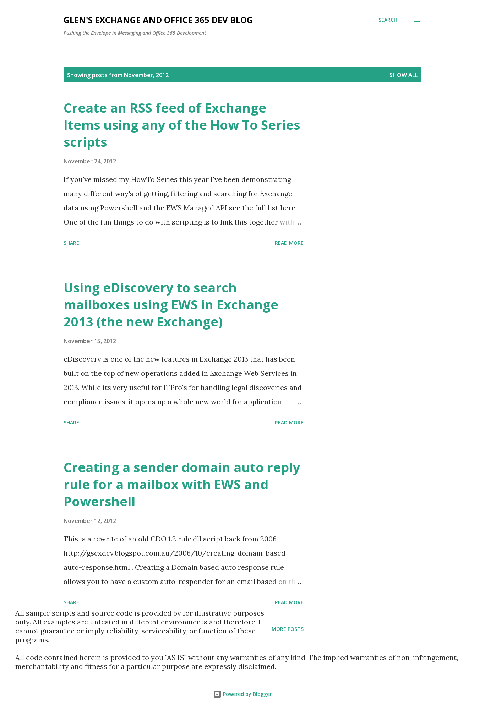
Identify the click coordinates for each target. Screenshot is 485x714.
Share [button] (71, 242)
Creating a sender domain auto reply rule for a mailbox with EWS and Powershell (182, 484)
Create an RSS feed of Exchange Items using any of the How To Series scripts (182, 125)
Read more (289, 242)
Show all (403, 75)
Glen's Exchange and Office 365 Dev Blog (158, 20)
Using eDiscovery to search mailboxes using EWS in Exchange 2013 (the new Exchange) (171, 304)
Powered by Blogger (247, 694)
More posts (288, 629)
